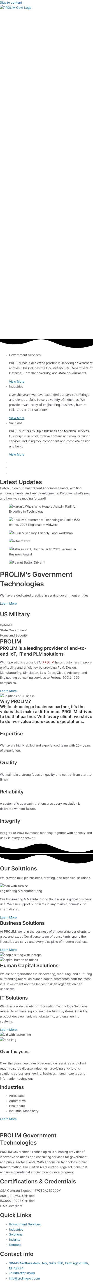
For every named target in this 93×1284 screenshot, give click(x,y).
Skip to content (11, 2)
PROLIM (48, 662)
